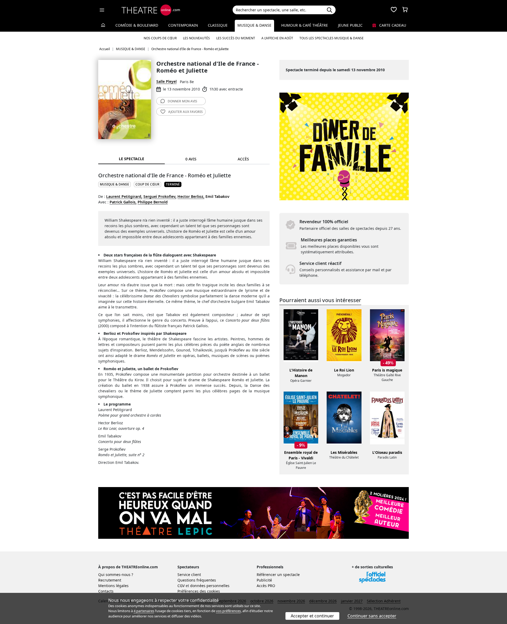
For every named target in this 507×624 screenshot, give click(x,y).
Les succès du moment (235, 38)
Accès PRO (266, 585)
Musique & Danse (254, 25)
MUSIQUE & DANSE (114, 184)
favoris (185, 111)
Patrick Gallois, (123, 201)
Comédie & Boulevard (136, 25)
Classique (218, 25)
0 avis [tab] (190, 158)
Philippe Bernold (153, 201)
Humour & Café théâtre (304, 25)
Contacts (106, 591)
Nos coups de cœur (160, 38)
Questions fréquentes (196, 580)
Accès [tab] (243, 158)
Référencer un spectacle (278, 574)
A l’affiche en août (277, 38)
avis (182, 101)
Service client (189, 574)
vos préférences (228, 610)
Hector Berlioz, (190, 196)
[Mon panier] (405, 10)
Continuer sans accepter (372, 616)
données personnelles (209, 585)
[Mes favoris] (394, 10)
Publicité (264, 580)
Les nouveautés (196, 38)
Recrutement (109, 580)
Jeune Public (350, 25)
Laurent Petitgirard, (124, 196)
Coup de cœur (147, 184)
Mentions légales (113, 585)
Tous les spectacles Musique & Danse (331, 38)
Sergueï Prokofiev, (159, 196)
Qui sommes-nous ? (115, 574)
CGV (181, 585)
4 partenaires (144, 610)
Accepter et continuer (312, 616)
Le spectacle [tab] (131, 158)
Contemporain (183, 25)
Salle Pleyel (166, 81)
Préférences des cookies (198, 591)
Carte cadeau (392, 25)
